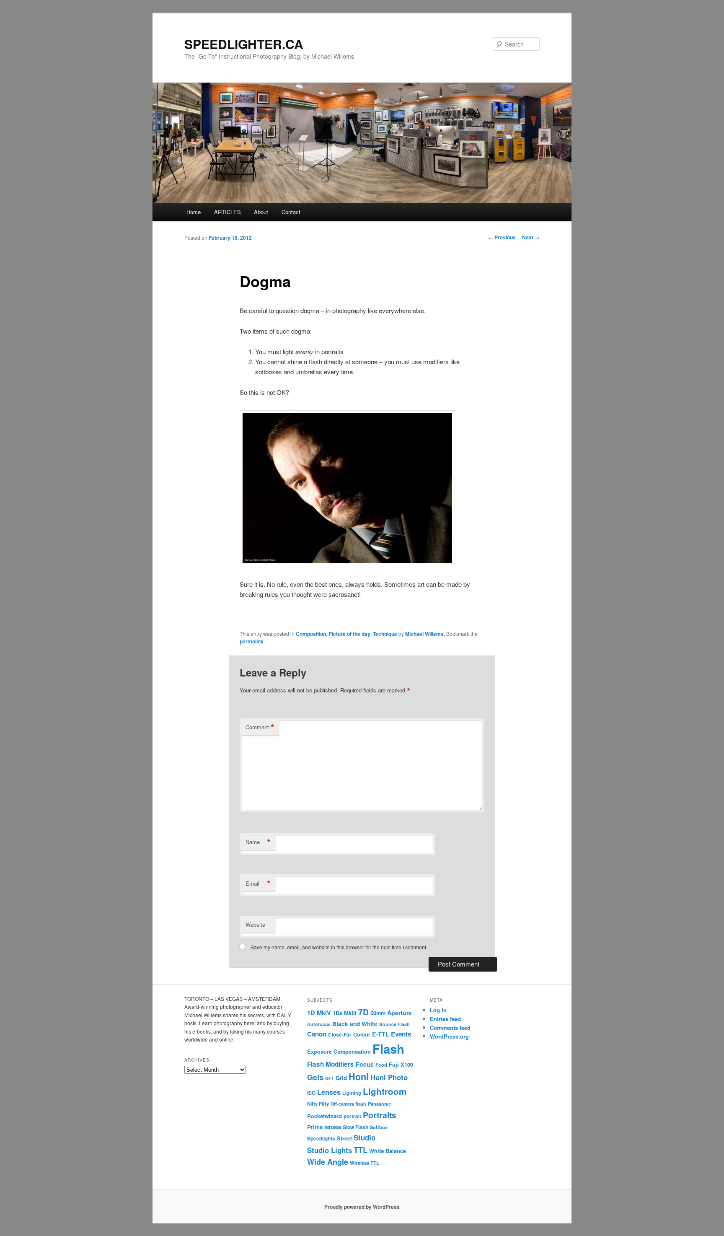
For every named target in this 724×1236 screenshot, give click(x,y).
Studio (364, 1137)
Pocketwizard (324, 1116)
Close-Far (340, 1034)
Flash (388, 1048)
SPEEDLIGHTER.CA (243, 44)
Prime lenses (324, 1127)
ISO (311, 1092)
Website (255, 924)
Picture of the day (349, 633)
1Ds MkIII (345, 1013)
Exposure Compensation (339, 1051)
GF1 (329, 1078)
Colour (361, 1034)
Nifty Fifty (318, 1103)
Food (381, 1064)
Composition (311, 633)
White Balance (387, 1151)
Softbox (379, 1127)
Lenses (329, 1092)
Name (258, 842)
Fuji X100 (401, 1064)
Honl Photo (389, 1077)
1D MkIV (319, 1012)
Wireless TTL (364, 1162)
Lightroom (384, 1091)
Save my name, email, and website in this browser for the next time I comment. (339, 947)
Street (344, 1138)
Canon (316, 1034)
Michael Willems (424, 633)
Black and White (355, 1023)
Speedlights (321, 1138)
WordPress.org (449, 1036)
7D (363, 1012)
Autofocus (319, 1024)
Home (193, 212)
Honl (359, 1076)
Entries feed (445, 1019)
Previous (502, 237)
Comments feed (450, 1027)
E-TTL (380, 1034)
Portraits (379, 1115)
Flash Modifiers (330, 1064)
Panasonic (379, 1103)
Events (401, 1034)
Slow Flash (355, 1127)
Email (258, 883)
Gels (315, 1077)
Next (531, 237)
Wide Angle (327, 1161)
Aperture (399, 1012)
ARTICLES (227, 212)
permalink (252, 641)
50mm (377, 1013)
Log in (438, 1010)
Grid (341, 1078)
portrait (352, 1116)
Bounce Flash (394, 1024)
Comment (260, 727)
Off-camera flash (348, 1104)
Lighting (351, 1093)
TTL (360, 1150)
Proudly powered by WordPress (362, 1206)
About (261, 212)
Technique (385, 633)
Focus (365, 1064)
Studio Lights (329, 1150)
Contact (291, 212)
